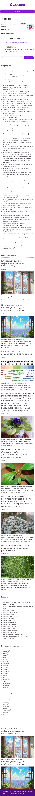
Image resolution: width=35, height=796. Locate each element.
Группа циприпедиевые (10, 630)
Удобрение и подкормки (10, 128)
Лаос (4, 681)
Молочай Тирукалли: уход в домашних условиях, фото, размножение (15, 548)
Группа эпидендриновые (10, 632)
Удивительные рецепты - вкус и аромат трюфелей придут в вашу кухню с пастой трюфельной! (15, 87)
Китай (5, 675)
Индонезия (6, 671)
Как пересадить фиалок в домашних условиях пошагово (16, 352)
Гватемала (6, 663)
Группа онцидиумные (9, 618)
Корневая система (8, 248)
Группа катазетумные (9, 614)
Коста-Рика (6, 679)
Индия (5, 669)
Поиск (29, 58)
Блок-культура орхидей (10, 244)
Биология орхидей (8, 604)
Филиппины (7, 710)
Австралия (6, 651)
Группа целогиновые (9, 626)
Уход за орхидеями (8, 79)
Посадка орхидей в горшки (11, 73)
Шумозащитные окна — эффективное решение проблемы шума (13, 263)
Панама (5, 696)
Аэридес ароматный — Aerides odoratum (15, 126)
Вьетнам (5, 661)
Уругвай (5, 708)
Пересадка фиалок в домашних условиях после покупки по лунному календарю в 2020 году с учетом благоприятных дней (17, 175)
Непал (5, 690)
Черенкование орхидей (10, 240)
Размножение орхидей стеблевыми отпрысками (18, 71)
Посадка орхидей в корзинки (12, 246)
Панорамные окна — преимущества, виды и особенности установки (13, 307)
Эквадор (5, 712)
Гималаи (6, 665)
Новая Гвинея (7, 694)
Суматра (5, 702)
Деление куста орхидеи (10, 242)
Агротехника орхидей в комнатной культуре (16, 602)
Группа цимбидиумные (10, 628)
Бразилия (6, 657)
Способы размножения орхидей (13, 634)
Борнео (5, 655)
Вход (22, 793)
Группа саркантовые (9, 620)
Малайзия (6, 685)
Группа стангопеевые (9, 624)
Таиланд (6, 704)
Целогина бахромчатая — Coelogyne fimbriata (17, 238)
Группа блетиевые (8, 610)
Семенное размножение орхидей (13, 132)
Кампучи (5, 673)
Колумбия (6, 677)
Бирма (5, 653)
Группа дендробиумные (10, 612)
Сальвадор (6, 700)
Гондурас (6, 667)
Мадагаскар (6, 683)
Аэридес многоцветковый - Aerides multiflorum (17, 227)
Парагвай (6, 698)
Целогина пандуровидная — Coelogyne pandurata (18, 234)
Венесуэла (6, 659)
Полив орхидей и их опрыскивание (14, 109)
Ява (4, 714)
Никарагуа (6, 692)
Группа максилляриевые (10, 616)
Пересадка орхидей (9, 130)
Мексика (6, 687)
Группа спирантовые (9, 622)
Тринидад (6, 706)
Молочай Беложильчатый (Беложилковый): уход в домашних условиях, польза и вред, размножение (18, 148)
